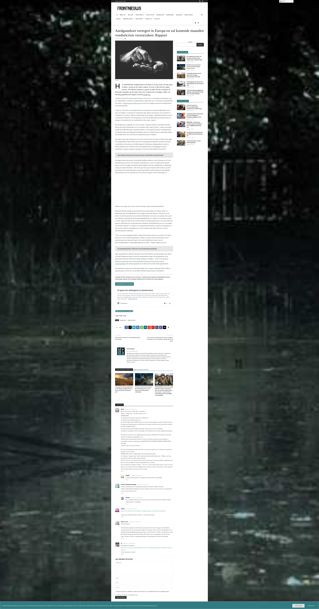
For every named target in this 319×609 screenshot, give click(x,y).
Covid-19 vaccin (150, 14)
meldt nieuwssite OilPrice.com (132, 103)
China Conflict (139, 14)
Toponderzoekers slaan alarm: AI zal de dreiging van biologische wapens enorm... (195, 115)
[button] (202, 15)
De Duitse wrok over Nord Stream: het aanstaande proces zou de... (193, 66)
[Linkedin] (145, 327)
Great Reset (179, 14)
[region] (159, 605)
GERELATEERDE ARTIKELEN (124, 369)
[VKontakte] (202, 1)
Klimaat (118, 18)
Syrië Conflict (139, 18)
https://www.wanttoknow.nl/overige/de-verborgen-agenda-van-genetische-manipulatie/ (143, 511)
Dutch (283, 1)
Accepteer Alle (311, 605)
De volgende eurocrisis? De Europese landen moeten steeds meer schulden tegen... (195, 58)
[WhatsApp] (141, 327)
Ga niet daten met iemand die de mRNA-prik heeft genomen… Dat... (195, 134)
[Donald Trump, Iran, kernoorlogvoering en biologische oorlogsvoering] (181, 107)
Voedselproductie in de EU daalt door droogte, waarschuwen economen (194, 75)
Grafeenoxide (170, 14)
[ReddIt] (149, 327)
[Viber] (160, 327)
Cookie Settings (298, 605)
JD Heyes (146, 94)
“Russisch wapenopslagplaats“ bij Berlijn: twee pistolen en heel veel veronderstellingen (195, 92)
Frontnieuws (131, 349)
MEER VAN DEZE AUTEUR (141, 369)
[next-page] (119, 399)
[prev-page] (116, 399)
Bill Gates (130, 14)
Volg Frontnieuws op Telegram (124, 311)
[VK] (137, 327)
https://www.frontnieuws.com (132, 351)
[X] (130, 327)
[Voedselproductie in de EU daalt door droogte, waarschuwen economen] (181, 75)
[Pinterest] (153, 327)
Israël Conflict (189, 14)
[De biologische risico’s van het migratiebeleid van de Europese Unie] (181, 84)
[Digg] (164, 327)
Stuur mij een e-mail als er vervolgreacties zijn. (127, 595)
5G (117, 14)
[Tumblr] (157, 327)
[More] (168, 327)
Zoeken (190, 42)
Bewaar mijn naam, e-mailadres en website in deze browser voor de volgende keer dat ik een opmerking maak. (143, 591)
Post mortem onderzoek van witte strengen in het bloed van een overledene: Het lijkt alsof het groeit (160, 339)
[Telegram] (200, 1)
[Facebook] (126, 327)
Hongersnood (123, 320)
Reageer (122, 471)
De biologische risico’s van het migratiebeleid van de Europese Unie (195, 83)
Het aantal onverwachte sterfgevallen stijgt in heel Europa (127, 338)
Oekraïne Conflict (128, 18)
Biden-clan (123, 14)
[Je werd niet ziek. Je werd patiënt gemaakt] (181, 143)
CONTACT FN (157, 18)
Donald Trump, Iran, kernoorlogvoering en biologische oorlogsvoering (194, 107)
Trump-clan (148, 18)
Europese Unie (160, 14)
